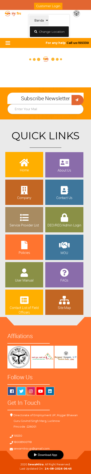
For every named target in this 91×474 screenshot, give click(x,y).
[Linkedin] (50, 391)
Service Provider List (24, 225)
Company (24, 197)
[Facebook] (12, 391)
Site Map (64, 307)
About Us (64, 170)
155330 (18, 435)
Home (24, 170)
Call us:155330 (77, 43)
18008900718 (23, 442)
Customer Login (48, 6)
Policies (24, 252)
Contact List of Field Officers (24, 310)
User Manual (24, 280)
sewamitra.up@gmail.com (32, 448)
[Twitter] (21, 391)
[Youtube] (40, 391)
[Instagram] (31, 391)
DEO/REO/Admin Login (64, 225)
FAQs (64, 280)
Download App (47, 454)
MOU (64, 253)
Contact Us (64, 197)
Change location (51, 32)
